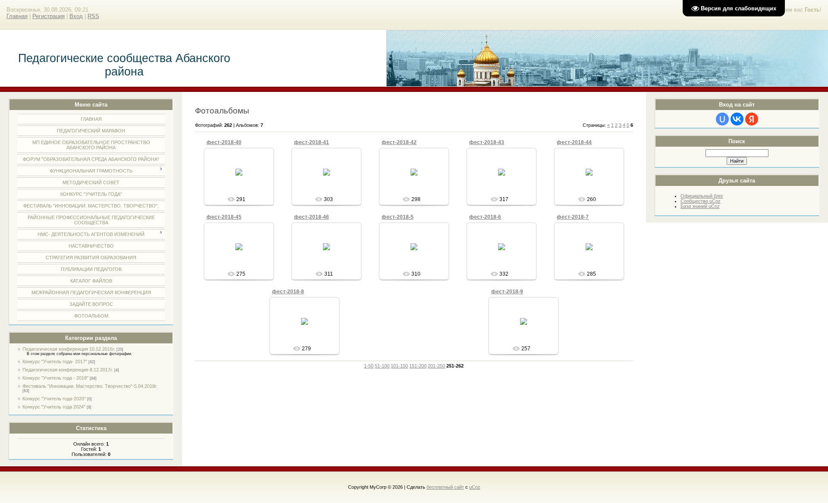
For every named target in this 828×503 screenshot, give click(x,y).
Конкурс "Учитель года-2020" (54, 398)
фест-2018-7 (573, 217)
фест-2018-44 (574, 142)
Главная (17, 16)
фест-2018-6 (485, 217)
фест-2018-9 (507, 292)
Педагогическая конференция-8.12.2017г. (67, 369)
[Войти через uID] (722, 119)
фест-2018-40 (224, 142)
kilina (242, 179)
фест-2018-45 (224, 217)
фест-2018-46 (311, 217)
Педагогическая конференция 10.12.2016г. (68, 349)
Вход (76, 16)
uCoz (474, 487)
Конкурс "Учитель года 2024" (53, 406)
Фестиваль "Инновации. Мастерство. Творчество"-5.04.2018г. (89, 386)
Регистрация (48, 16)
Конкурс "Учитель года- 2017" (54, 361)
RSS (93, 16)
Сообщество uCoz (701, 201)
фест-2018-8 (288, 292)
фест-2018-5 (398, 217)
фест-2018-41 (311, 142)
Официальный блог (702, 195)
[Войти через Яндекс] (751, 119)
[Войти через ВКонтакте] (737, 119)
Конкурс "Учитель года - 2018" (55, 377)
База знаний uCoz (700, 206)
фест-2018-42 (399, 142)
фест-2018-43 (486, 142)
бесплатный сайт (445, 487)
